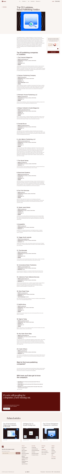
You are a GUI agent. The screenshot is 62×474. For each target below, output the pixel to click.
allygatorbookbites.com (25, 335)
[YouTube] (29, 472)
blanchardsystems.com (25, 174)
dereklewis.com (23, 209)
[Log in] (53, 1)
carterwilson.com (24, 350)
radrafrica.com (23, 306)
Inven (33, 369)
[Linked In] (26, 472)
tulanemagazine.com (24, 59)
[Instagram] (27, 472)
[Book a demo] (57, 1)
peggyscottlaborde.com (25, 239)
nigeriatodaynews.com (25, 320)
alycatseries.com (24, 162)
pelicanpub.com (23, 77)
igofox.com (23, 192)
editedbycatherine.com (25, 278)
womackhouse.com (24, 96)
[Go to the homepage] (3, 447)
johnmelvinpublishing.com (25, 141)
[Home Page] (4, 1)
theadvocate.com (24, 252)
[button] (20, 1)
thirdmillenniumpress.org (25, 125)
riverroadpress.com (24, 292)
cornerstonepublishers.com (25, 266)
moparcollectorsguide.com (25, 109)
